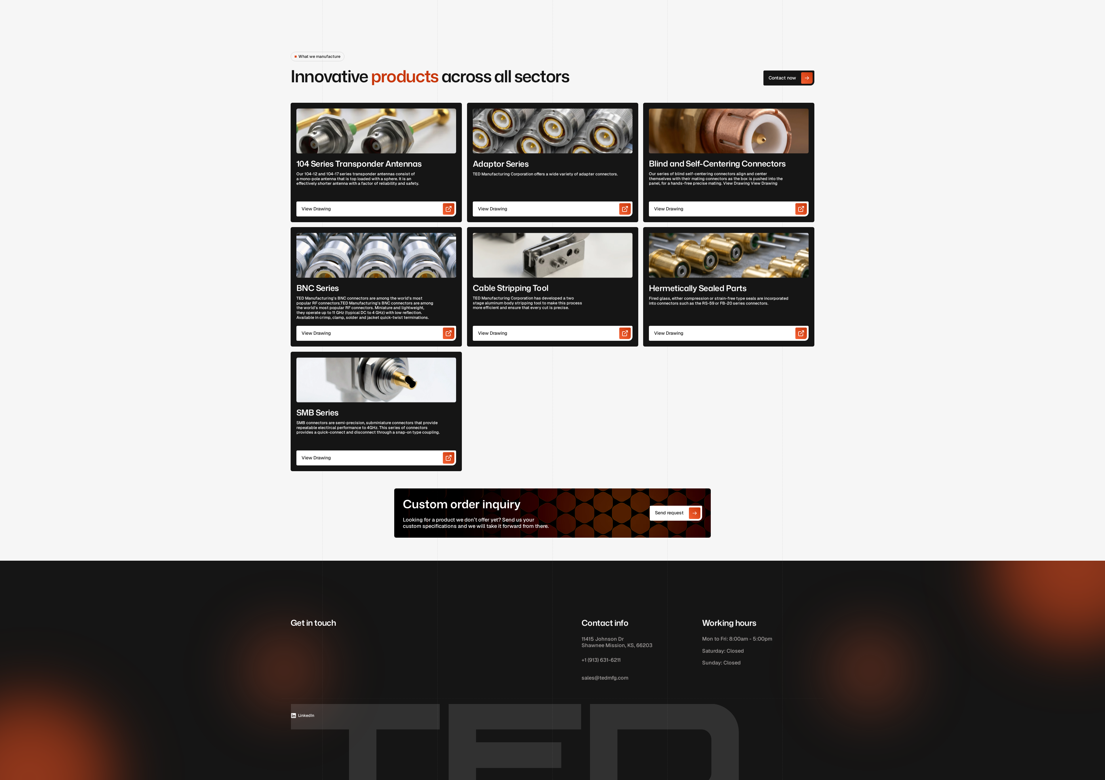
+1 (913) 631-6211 (601, 660)
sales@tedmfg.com (605, 678)
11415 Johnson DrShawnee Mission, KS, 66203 (617, 642)
